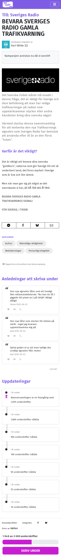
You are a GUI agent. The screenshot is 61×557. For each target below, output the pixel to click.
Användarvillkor (9, 522)
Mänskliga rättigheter (31, 243)
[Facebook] (38, 522)
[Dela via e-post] (52, 225)
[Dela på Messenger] (9, 225)
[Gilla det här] (8, 309)
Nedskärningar (13, 250)
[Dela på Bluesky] (37, 225)
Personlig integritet (39, 250)
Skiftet (14, 528)
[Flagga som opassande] (14, 309)
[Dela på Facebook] (23, 225)
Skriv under (30, 550)
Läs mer (53, 369)
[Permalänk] (20, 309)
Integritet (27, 522)
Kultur (8, 243)
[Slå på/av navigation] (54, 4)
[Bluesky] (46, 522)
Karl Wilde (17, 45)
